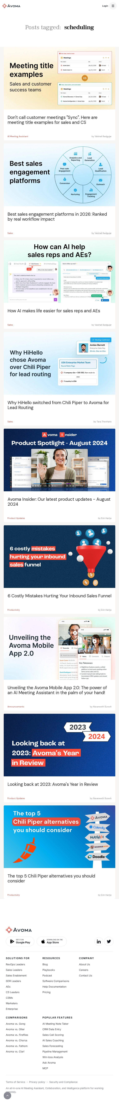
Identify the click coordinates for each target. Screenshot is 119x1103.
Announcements (15, 706)
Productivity (13, 609)
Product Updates (16, 518)
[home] (11, 6)
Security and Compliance (63, 1082)
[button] (113, 6)
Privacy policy (37, 1082)
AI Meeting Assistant (17, 136)
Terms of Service (15, 1082)
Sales (10, 233)
